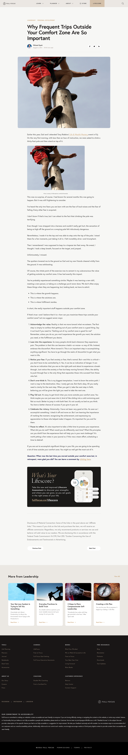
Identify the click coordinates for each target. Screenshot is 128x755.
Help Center (69, 684)
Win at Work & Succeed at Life (75, 653)
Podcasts (100, 656)
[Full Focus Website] (106, 701)
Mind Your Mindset (71, 649)
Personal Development (46, 20)
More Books (69, 667)
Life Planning (6, 649)
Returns (67, 680)
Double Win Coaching (41, 680)
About (68, 3)
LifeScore (97, 3)
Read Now (14, 622)
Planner (53, 3)
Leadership (31, 20)
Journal (4, 656)
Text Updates (101, 664)
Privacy (88, 748)
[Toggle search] (123, 3)
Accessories (5, 667)
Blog (98, 649)
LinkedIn (29, 701)
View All (117, 576)
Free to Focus (38, 653)
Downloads (100, 660)
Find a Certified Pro (40, 684)
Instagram (17, 701)
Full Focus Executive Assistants (44, 660)
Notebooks (5, 660)
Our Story (5, 680)
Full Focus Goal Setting (41, 656)
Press (3, 688)
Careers (4, 684)
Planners (4, 653)
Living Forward (70, 664)
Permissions (63, 748)
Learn (38, 3)
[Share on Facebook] (90, 46)
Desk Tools (5, 664)
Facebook (6, 701)
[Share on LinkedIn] (99, 46)
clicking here (85, 459)
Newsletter (100, 653)
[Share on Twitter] (94, 46)
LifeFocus (37, 649)
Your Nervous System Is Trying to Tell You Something (20, 606)
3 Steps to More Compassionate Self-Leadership (76, 606)
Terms (77, 748)
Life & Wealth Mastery (78, 134)
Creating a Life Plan (104, 604)
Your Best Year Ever (71, 660)
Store (84, 3)
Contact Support (70, 688)
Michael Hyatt (37, 45)
